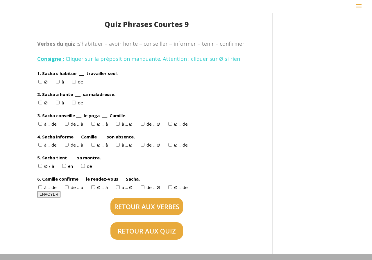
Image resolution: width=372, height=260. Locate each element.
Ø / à (49, 166)
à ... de (51, 124)
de (81, 82)
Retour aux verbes (146, 206)
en (71, 166)
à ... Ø (128, 124)
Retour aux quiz (147, 231)
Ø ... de (181, 124)
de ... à (77, 124)
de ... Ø (153, 124)
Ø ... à (103, 124)
